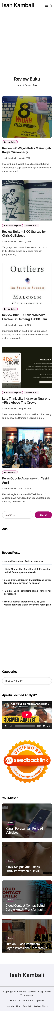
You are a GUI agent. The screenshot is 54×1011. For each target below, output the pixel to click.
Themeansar (26, 995)
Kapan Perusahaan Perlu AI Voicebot (24, 561)
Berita (10, 822)
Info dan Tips (13, 1006)
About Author (26, 1000)
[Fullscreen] (48, 725)
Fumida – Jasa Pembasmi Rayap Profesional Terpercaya (27, 592)
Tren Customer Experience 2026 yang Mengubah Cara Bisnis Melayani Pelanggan (27, 603)
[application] (27, 715)
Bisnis (10, 861)
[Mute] (44, 725)
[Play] (5, 725)
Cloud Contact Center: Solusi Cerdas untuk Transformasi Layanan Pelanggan (27, 581)
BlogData (43, 991)
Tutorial (27, 1006)
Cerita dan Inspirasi (12, 225)
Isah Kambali (18, 5)
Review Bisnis (41, 1006)
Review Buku (10, 142)
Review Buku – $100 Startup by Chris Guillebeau (24, 233)
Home (13, 1000)
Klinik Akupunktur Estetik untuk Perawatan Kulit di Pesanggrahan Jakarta (27, 570)
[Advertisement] (27, 39)
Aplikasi (40, 1000)
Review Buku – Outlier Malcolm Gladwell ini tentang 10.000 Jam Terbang (24, 319)
